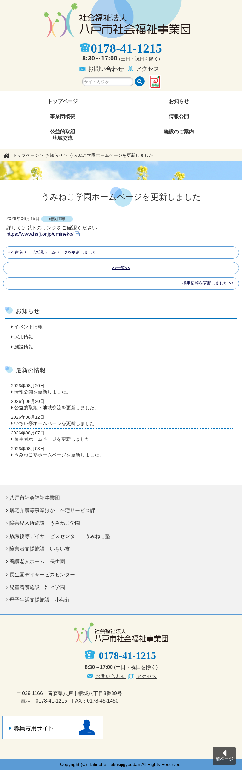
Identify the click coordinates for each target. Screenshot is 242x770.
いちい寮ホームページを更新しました (54, 423)
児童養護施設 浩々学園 (37, 587)
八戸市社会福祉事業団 (34, 498)
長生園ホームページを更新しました (52, 439)
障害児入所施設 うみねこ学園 (44, 523)
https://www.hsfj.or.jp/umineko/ (39, 234)
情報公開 (179, 116)
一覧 (121, 267)
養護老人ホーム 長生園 (37, 561)
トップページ (63, 101)
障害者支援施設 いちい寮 (39, 549)
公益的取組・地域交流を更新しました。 (56, 407)
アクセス (147, 68)
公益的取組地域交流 (62, 135)
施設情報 (23, 346)
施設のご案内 (179, 131)
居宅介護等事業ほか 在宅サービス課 (52, 510)
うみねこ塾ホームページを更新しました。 (59, 454)
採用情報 (23, 336)
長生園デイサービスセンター (42, 574)
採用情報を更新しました (205, 283)
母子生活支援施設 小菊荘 (39, 600)
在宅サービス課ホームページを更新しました (55, 252)
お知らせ (179, 101)
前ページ (224, 759)
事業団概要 (62, 116)
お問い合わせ (106, 68)
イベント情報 (28, 326)
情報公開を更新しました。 (42, 391)
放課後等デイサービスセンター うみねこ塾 (59, 536)
